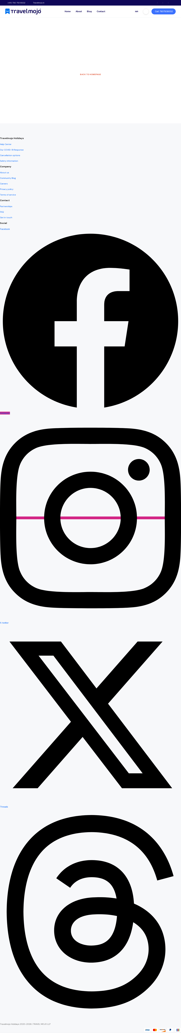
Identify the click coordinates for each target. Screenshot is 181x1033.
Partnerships (6, 206)
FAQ (2, 212)
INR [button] (136, 11)
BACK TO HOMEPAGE (90, 74)
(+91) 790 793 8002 (16, 3)
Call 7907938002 (164, 11)
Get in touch (6, 217)
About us (4, 172)
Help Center (6, 144)
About (79, 11)
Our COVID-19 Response (12, 149)
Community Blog (8, 178)
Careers (4, 183)
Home (68, 11)
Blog (89, 11)
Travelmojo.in (38, 3)
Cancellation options (10, 155)
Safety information (9, 161)
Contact (101, 11)
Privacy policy (6, 189)
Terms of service (8, 194)
